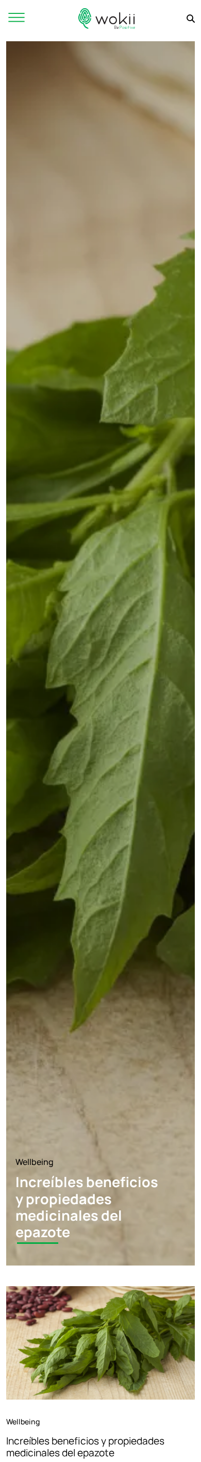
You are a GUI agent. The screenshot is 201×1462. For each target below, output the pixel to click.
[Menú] (16, 18)
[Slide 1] (37, 1243)
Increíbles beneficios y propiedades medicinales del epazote (85, 1446)
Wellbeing (34, 1162)
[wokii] (106, 18)
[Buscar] (191, 18)
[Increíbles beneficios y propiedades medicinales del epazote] (100, 1343)
